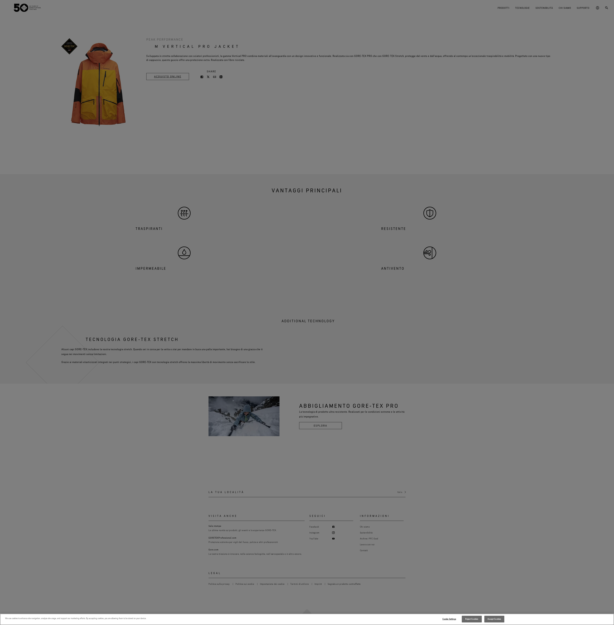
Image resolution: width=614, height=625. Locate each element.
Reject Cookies (471, 619)
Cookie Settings (449, 619)
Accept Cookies (494, 619)
